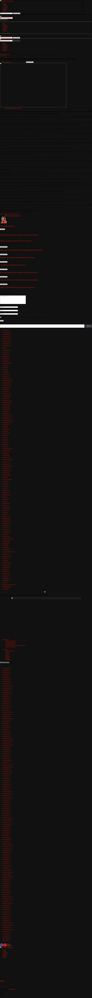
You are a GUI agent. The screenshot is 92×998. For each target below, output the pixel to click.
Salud (5, 545)
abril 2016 (5, 940)
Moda (5, 497)
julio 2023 (5, 749)
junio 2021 (5, 804)
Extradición (6, 428)
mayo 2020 (5, 832)
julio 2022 (5, 775)
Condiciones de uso (10, 642)
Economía (5, 6)
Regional (6, 540)
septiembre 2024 (7, 718)
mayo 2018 (5, 885)
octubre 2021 (6, 795)
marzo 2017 (5, 916)
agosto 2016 (6, 931)
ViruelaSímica (7, 586)
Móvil (5, 501)
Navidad (6, 510)
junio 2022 (5, 778)
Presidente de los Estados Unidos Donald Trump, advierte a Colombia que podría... (19, 279)
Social (5, 560)
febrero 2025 (6, 707)
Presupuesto (6, 529)
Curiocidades (7, 393)
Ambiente (6, 341)
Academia (6, 330)
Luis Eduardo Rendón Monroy (6, 62)
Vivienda (6, 589)
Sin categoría (7, 556)
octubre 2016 (6, 927)
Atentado (6, 352)
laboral (5, 483)
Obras (5, 514)
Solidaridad (7, 562)
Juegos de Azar (7, 479)
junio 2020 (5, 830)
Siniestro (6, 558)
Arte (5, 347)
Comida (5, 371)
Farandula (6, 433)
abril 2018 (5, 887)
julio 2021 (5, 802)
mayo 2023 (5, 753)
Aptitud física (7, 345)
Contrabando (7, 382)
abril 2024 (5, 729)
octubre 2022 (6, 769)
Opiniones (7, 659)
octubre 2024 (6, 716)
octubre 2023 (6, 743)
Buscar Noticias (17, 13)
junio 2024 (5, 725)
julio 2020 (5, 828)
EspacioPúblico (7, 422)
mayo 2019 (5, 859)
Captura (6, 360)
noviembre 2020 (7, 819)
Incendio (6, 453)
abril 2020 (5, 835)
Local (5, 486)
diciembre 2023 (6, 738)
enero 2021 (5, 815)
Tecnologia (6, 565)
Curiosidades (7, 396)
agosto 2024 (6, 721)
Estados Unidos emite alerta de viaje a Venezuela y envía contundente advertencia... (19, 272)
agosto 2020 (6, 826)
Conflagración (7, 378)
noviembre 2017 (7, 898)
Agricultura (6, 336)
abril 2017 (5, 914)
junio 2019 (5, 857)
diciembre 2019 (6, 843)
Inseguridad (7, 464)
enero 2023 (5, 762)
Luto (5, 488)
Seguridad (6, 549)
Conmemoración (8, 380)
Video (5, 582)
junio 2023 (5, 751)
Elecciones (6, 411)
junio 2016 (5, 936)
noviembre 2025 (7, 688)
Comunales (6, 374)
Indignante (6, 457)
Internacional (6, 54)
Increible (6, 455)
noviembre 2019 (7, 846)
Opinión (5, 10)
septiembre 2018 (7, 876)
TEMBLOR (6, 567)
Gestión (6, 444)
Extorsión (6, 424)
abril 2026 (5, 677)
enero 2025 (5, 710)
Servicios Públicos (9, 551)
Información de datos (10, 643)
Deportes (6, 398)
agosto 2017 (6, 905)
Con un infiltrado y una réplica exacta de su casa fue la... (13, 265)
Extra (5, 426)
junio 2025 (5, 699)
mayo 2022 (5, 780)
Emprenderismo (7, 415)
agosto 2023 (6, 747)
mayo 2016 (5, 938)
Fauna (5, 435)
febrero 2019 (6, 865)
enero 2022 (5, 789)
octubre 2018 (6, 874)
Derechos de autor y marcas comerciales (15, 645)
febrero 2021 (6, 813)
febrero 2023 (6, 760)
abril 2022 (5, 782)
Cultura (6, 391)
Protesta (5, 534)
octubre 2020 (6, 822)
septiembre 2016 (7, 929)
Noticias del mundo (10, 650)
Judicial (5, 9)
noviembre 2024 (7, 714)
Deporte (7, 653)
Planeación (6, 525)
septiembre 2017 (7, 903)
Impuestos (6, 450)
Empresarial (7, 418)
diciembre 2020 (6, 817)
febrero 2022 (6, 786)
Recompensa (7, 536)
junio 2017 (5, 909)
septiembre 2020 (7, 824)
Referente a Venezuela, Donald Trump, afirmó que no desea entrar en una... (17, 287)
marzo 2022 (5, 784)
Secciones (5, 649)
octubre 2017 (6, 901)
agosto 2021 (6, 800)
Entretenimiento (8, 420)
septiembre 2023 (7, 745)
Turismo (6, 576)
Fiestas (5, 437)
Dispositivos (7, 404)
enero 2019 (5, 868)
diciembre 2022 (6, 764)
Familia (5, 431)
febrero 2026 (6, 681)
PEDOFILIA (7, 518)
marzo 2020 (5, 837)
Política (5, 5)
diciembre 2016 (6, 922)
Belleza (6, 358)
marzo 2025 (5, 705)
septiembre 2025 (7, 692)
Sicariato (6, 554)
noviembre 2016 (7, 925)
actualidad (7, 334)
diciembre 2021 (6, 791)
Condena (6, 376)
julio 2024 (5, 723)
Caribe (5, 365)
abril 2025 (5, 703)
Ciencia (5, 367)
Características (7, 363)
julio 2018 (5, 881)
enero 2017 (5, 920)
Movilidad (6, 503)
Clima (5, 369)
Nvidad (5, 512)
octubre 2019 (6, 848)
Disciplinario (7, 402)
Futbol (5, 439)
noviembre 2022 (7, 767)
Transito (6, 571)
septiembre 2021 (7, 797)
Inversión (6, 468)
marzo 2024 (5, 732)
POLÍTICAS (6, 639)
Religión (6, 543)
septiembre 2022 (7, 771)
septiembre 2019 (7, 850)
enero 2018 (5, 894)
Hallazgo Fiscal (8, 448)
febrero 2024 (6, 734)
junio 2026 (5, 672)
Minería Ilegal (7, 494)
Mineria (6, 492)
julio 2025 (5, 696)
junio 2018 (5, 883)
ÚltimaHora (7, 578)
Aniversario (6, 343)
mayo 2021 (5, 806)
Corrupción (7, 387)
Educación (6, 409)
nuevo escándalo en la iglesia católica (9, 214)
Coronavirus (7, 385)
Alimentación (7, 339)
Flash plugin (12, 989)
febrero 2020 (6, 839)
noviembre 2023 (7, 740)
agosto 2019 (6, 852)
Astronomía (6, 349)
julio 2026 (5, 670)
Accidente (6, 332)
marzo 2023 (5, 758)
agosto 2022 (6, 773)
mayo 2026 (5, 674)
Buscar (2, 323)
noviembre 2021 (7, 793)
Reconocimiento (8, 538)
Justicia (6, 481)
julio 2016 (5, 933)
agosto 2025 (6, 694)
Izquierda (6, 472)
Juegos (5, 477)
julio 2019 (5, 854)
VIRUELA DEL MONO (9, 584)
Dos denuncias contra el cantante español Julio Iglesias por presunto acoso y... (17, 257)
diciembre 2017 (6, 896)
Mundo (6, 505)
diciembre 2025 (6, 685)
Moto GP (6, 499)
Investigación (7, 470)
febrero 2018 (6, 892)
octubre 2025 (6, 690)
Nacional (5, 7)
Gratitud (5, 446)
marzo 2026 (5, 679)
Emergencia (6, 413)
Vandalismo (6, 580)
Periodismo (7, 521)
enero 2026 (5, 683)
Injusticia (6, 461)
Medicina (6, 490)
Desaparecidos (7, 400)
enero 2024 (5, 736)
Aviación (6, 354)
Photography (7, 523)
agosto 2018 (6, 879)
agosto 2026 (6, 668)
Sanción (5, 547)
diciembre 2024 (6, 712)
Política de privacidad (10, 641)
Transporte (6, 573)
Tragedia (6, 569)
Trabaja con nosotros (10, 646)
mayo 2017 (5, 911)
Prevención (6, 532)
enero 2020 (5, 841)
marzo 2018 (5, 890)
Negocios (7, 657)
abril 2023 (5, 756)
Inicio (4, 3)
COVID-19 (6, 389)
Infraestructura (8, 459)
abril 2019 (5, 861)
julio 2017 (5, 907)
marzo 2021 (5, 811)
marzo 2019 (5, 863)
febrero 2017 (6, 918)
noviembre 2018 (7, 872)
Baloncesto (6, 356)
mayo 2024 (5, 727)
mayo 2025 (5, 701)
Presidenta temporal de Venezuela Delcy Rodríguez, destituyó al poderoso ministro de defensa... (21, 250)
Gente (5, 442)
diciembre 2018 (6, 870)
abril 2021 (5, 808)
